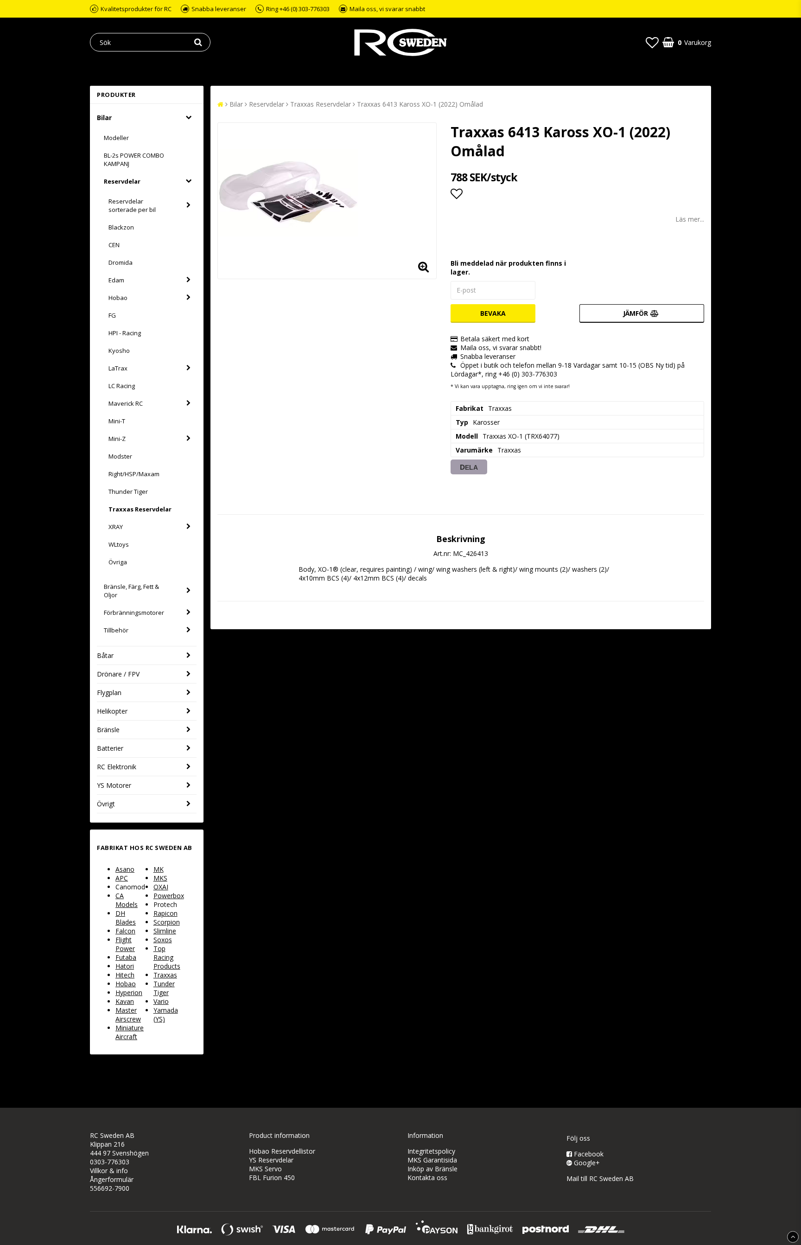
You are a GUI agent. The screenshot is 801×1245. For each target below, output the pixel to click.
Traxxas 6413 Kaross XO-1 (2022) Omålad (420, 104)
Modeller (116, 138)
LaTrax (117, 368)
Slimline (164, 930)
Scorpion (166, 922)
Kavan (124, 1001)
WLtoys (118, 544)
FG (112, 315)
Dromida (120, 262)
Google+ (586, 1162)
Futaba (125, 957)
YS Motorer (114, 785)
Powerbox (168, 895)
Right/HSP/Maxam (133, 474)
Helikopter (112, 711)
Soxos (162, 939)
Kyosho (119, 350)
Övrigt (106, 803)
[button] (652, 42)
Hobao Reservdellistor (282, 1151)
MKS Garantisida (432, 1160)
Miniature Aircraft (129, 1032)
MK (158, 869)
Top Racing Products (166, 957)
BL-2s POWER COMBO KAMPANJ (134, 159)
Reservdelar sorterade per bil (132, 205)
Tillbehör (116, 630)
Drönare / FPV (118, 674)
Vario (161, 1001)
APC (121, 878)
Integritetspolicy (431, 1151)
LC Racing (121, 386)
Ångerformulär (112, 1179)
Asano (124, 869)
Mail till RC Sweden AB (600, 1178)
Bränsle (108, 729)
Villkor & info (109, 1170)
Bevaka (493, 313)
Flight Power (125, 944)
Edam (116, 280)
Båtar (105, 655)
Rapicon (165, 913)
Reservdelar (122, 181)
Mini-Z (117, 438)
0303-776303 (109, 1161)
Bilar (104, 117)
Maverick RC (125, 403)
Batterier (110, 748)
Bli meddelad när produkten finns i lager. (508, 267)
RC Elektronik (116, 766)
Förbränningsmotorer (134, 612)
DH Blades (125, 917)
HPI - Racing (124, 333)
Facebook (588, 1153)
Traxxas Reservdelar (140, 509)
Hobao (117, 298)
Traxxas (165, 974)
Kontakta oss (427, 1177)
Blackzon (121, 227)
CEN (114, 245)
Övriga (117, 562)
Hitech (124, 974)
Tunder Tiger (164, 988)
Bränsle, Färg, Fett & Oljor (131, 590)
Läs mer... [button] (689, 219)
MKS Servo (265, 1168)
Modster (120, 456)
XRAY (115, 527)
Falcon (125, 930)
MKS (160, 878)
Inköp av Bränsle (432, 1168)
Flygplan (109, 692)
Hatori (124, 966)
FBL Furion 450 (272, 1177)
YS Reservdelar (271, 1160)
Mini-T (116, 421)
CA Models (126, 900)
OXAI (160, 886)
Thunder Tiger (128, 491)
